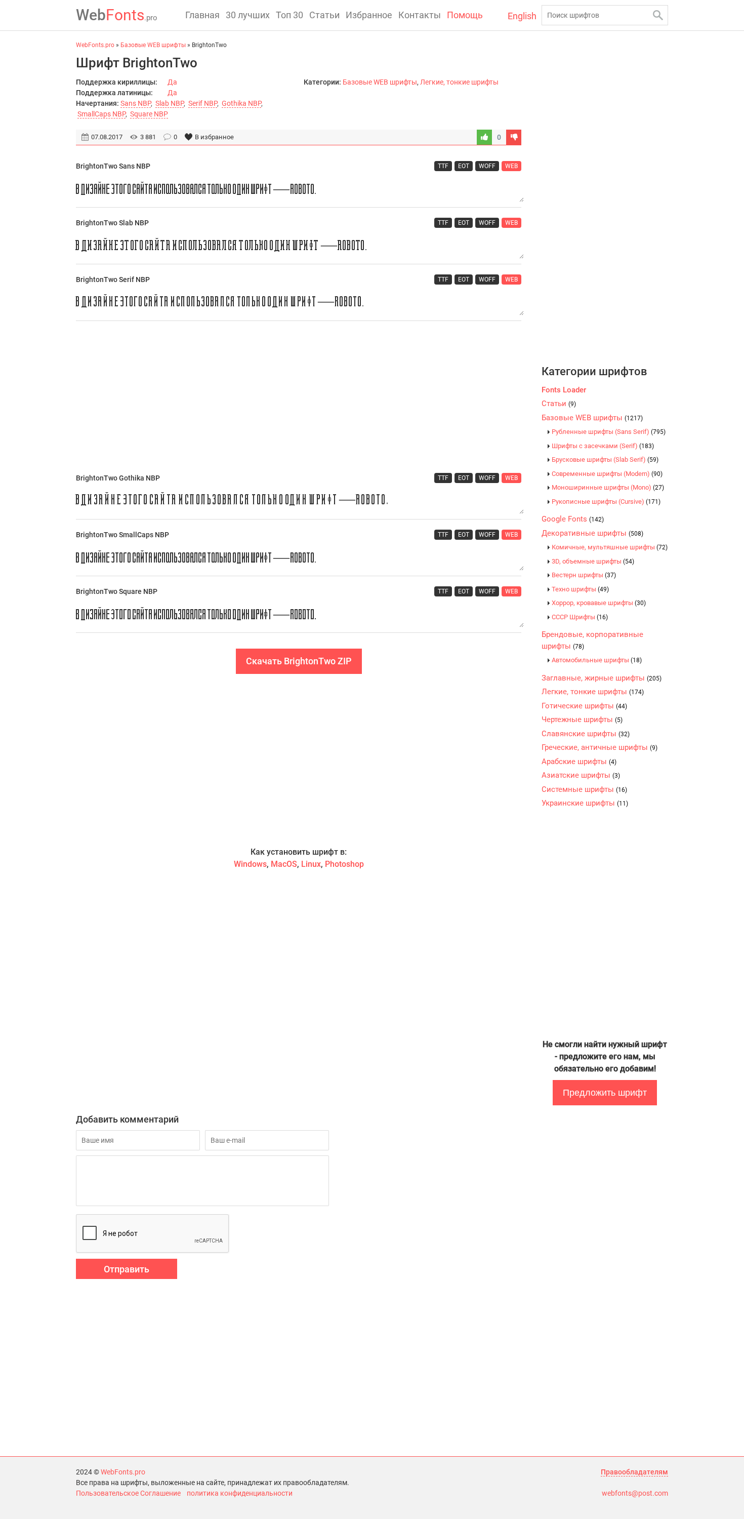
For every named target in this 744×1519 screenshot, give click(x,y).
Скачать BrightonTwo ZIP (299, 661)
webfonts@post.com (635, 1493)
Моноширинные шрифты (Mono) (608, 487)
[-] (513, 137)
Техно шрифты (580, 589)
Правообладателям (634, 1472)
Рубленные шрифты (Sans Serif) (609, 431)
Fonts (116, 15)
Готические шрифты (584, 705)
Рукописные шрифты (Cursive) (606, 501)
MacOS (284, 864)
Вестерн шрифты (584, 575)
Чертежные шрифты (582, 719)
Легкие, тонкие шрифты (459, 82)
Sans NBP (135, 103)
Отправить (126, 1269)
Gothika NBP (241, 103)
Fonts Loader (564, 389)
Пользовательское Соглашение (128, 1493)
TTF (443, 166)
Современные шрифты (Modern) (607, 473)
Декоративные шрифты (592, 533)
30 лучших (248, 15)
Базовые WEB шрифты (380, 82)
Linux (311, 864)
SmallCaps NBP (101, 114)
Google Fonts (573, 519)
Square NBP (149, 114)
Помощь (465, 15)
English (522, 16)
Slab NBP (169, 103)
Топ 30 (289, 15)
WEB (511, 166)
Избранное (369, 15)
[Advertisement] (298, 397)
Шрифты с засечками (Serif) (603, 446)
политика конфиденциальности (240, 1493)
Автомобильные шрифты (597, 660)
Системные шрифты (584, 789)
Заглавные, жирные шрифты (602, 678)
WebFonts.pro (123, 1472)
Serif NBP (202, 103)
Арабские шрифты (579, 761)
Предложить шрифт (605, 1093)
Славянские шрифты (586, 733)
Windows (250, 864)
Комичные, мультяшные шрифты (610, 547)
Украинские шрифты (585, 803)
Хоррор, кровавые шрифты (599, 603)
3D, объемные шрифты (593, 561)
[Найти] (658, 15)
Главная (202, 15)
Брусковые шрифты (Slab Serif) (605, 459)
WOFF (487, 166)
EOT (463, 166)
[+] (484, 137)
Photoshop (344, 864)
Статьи (324, 15)
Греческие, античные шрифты (599, 747)
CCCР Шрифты (580, 617)
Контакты (419, 15)
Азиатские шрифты (581, 775)
